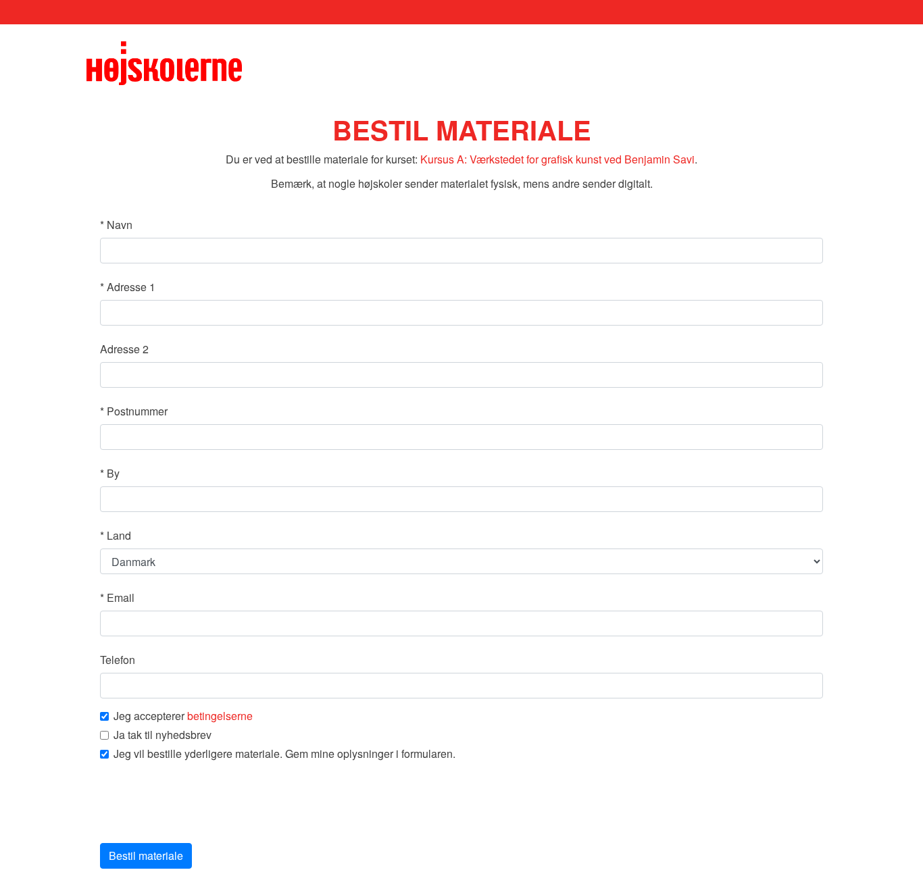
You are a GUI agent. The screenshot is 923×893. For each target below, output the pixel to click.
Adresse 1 (127, 287)
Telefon (117, 659)
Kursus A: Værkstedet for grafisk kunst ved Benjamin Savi (557, 159)
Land (115, 535)
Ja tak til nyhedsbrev (162, 735)
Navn (116, 224)
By (110, 473)
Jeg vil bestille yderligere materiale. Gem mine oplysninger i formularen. (284, 754)
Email (117, 597)
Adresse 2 (124, 349)
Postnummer (134, 411)
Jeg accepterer (183, 716)
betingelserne (220, 715)
